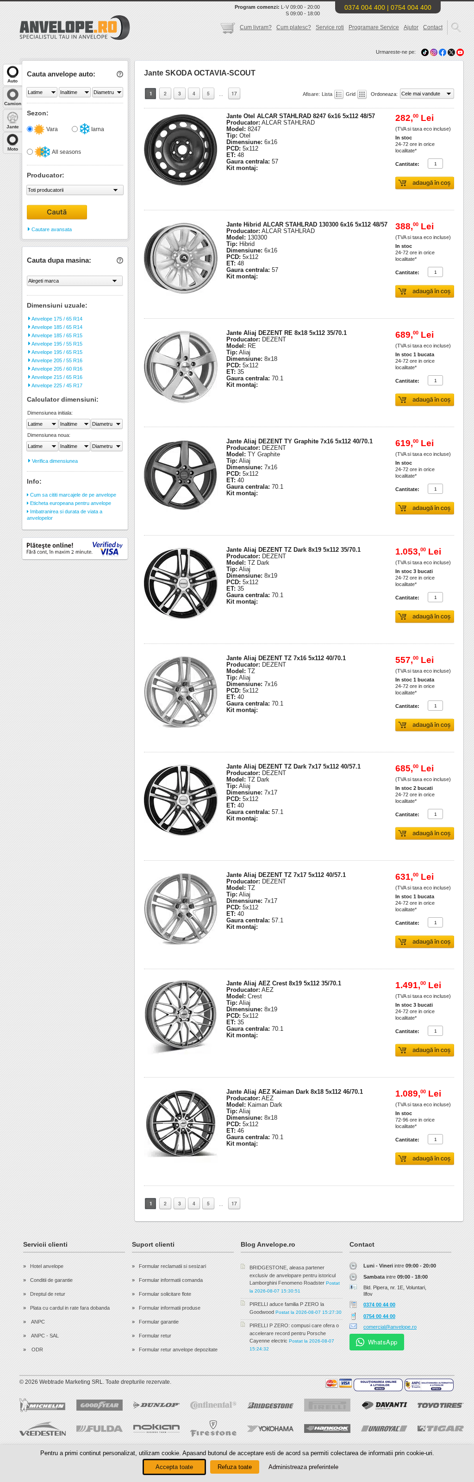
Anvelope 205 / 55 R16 (56, 360)
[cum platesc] (339, 1383)
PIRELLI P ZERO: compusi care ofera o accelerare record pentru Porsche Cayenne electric (294, 1333)
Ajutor (411, 27)
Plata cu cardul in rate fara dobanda (70, 1308)
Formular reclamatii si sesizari (172, 1266)
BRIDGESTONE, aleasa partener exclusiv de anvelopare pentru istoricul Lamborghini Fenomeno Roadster (292, 1275)
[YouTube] (460, 52)
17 (234, 93)
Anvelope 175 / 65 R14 (56, 319)
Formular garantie (159, 1321)
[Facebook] (442, 52)
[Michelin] (42, 1405)
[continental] (213, 1405)
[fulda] (99, 1428)
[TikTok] (425, 52)
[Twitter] (452, 52)
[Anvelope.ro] (74, 38)
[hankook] (327, 1428)
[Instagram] (434, 52)
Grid (351, 94)
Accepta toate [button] (174, 1466)
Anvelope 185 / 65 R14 (56, 327)
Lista (328, 94)
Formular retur (155, 1335)
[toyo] (441, 1405)
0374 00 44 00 (379, 1304)
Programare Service (374, 27)
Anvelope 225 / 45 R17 (56, 385)
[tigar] (441, 1428)
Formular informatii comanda (171, 1280)
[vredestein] (42, 1429)
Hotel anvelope (46, 1266)
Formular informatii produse (169, 1308)
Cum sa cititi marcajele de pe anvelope (72, 495)
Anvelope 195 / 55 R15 (56, 344)
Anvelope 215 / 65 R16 (56, 377)
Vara (51, 129)
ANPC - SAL (44, 1335)
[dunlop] (156, 1405)
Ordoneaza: (385, 94)
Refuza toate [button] (235, 1466)
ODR (36, 1349)
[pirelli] (327, 1405)
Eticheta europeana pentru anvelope (70, 503)
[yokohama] (270, 1428)
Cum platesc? (293, 27)
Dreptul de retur (47, 1294)
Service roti (330, 27)
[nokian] (156, 1428)
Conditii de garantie (51, 1280)
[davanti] (384, 1405)
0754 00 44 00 (379, 1316)
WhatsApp (383, 1341)
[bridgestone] (270, 1405)
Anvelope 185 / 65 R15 (56, 335)
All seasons (66, 152)
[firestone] (213, 1428)
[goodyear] (99, 1405)
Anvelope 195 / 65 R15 (56, 352)
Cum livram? (256, 27)
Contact (433, 27)
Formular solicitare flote (165, 1294)
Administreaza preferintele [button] (303, 1466)
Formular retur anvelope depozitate (178, 1349)
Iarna (97, 129)
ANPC (37, 1321)
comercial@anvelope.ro (390, 1327)
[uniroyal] (384, 1428)
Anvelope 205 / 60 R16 (56, 369)
